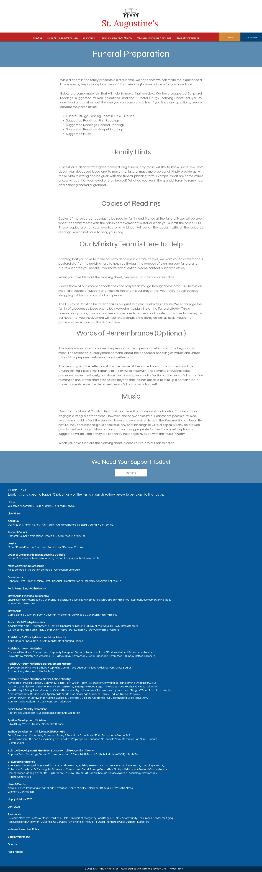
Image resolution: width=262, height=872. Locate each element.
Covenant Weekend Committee (27, 652)
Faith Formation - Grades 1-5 (112, 735)
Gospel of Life (48, 690)
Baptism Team (16, 754)
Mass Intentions (51, 818)
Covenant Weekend (57, 614)
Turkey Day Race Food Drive (120, 686)
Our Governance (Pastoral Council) (76, 524)
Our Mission (15, 524)
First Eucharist (53, 581)
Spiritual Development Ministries (150, 599)
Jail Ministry (66, 690)
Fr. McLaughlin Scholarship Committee (57, 769)
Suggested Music (78, 134)
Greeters (66, 629)
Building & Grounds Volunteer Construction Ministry (109, 765)
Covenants (49, 599)
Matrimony (88, 581)
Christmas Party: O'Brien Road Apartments (35, 694)
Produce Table (99, 694)
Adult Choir (14, 641)
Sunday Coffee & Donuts (140, 656)
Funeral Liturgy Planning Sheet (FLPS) (93, 116)
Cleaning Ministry (152, 765)
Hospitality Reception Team (65, 652)
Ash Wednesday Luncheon (113, 690)
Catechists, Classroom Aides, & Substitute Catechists (61, 735)
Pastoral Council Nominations (25, 536)
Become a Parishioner (48, 547)
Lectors (78, 629)
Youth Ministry (31, 724)
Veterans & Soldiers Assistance (86, 698)
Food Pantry (15, 690)
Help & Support (71, 818)
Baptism (13, 581)
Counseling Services (55, 822)
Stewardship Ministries (21, 603)
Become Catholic (73, 547)
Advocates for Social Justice (25, 683)
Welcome (13, 506)
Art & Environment (36, 626)
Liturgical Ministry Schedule (24, 599)
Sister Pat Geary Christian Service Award (101, 773)
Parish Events (24, 547)
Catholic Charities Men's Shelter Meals (31, 686)
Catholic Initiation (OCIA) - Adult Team (70, 754)
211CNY (116, 818)
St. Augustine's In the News (116, 788)
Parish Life (49, 506)
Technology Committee (141, 773)
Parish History (32, 524)
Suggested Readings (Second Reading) (95, 125)
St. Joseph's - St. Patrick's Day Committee (60, 656)
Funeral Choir (31, 641)
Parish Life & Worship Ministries (76, 599)
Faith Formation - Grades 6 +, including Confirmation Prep (42, 739)
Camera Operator (60, 626)
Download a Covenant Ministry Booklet (95, 614)
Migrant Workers (84, 690)
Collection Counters (20, 769)
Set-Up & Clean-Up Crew (59, 773)
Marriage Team (36, 754)
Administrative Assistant (22, 701)
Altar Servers (15, 626)
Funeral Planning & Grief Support (115, 822)
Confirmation (72, 581)
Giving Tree (31, 690)
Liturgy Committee (97, 629)
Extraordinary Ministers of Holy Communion (33, 629)
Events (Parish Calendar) (31, 788)
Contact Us (106, 524)
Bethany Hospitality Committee (56, 667)
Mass (11, 547)
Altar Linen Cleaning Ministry (25, 765)
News (11, 788)
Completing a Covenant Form (25, 614)
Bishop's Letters (30, 818)
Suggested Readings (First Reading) (92, 120)
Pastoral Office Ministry (153, 769)
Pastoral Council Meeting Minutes (65, 536)
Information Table (94, 652)
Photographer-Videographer (25, 773)
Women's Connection (21, 792)
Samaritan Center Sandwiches (26, 698)
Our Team (48, 524)
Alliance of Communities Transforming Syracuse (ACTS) (122, 683)
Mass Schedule (17, 569)
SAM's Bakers (64, 686)
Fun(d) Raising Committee (97, 769)
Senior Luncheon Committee (105, 656)
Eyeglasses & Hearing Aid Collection (58, 713)
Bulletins (13, 818)
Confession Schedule (67, 569)
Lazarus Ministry (86, 667)
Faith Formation (17, 735)
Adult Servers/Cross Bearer (114, 667)
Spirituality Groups (52, 724)
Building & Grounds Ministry (61, 765)
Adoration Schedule (40, 569)
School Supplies (56, 698)
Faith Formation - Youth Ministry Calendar (73, 788)
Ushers (114, 629)
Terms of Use (159, 869)
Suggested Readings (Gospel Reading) (94, 129)
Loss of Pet (143, 822)
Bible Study (14, 724)
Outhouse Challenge (75, 694)
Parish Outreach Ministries (113, 599)
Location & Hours (31, 506)
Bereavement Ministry (21, 667)
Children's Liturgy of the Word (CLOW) (96, 626)
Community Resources (136, 818)
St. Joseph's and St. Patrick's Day (127, 698)
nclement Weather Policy (23, 829)
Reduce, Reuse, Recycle (124, 694)
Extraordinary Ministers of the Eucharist (31, 671)
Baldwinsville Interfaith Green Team (65, 683)
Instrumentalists (51, 641)
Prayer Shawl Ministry (20, 656)
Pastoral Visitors (116, 652)
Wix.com (146, 869)
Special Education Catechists (96, 739)
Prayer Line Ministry (140, 652)
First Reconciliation (31, 581)
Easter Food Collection (21, 713)
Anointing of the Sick (109, 581)
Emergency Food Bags (88, 686)
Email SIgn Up (66, 506)
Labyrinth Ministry (126, 769)
